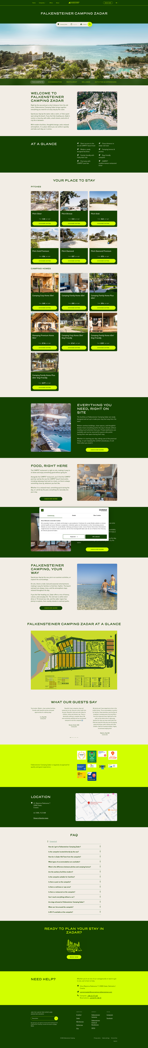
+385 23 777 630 (92, 995)
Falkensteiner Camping (95, 1016)
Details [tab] (74, 515)
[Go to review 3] (75, 737)
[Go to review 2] (73, 737)
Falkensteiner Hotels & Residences (95, 1022)
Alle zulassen (96, 536)
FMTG (93, 1028)
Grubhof (78, 1015)
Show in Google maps (40, 818)
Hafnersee (79, 1025)
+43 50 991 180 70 (95, 998)
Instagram (110, 1015)
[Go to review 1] (70, 737)
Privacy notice (97, 1038)
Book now (108, 3)
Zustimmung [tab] (50, 515)
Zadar (78, 1018)
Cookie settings (105, 1038)
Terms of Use (114, 1038)
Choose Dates (45, 223)
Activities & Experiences (105, 82)
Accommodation (55, 82)
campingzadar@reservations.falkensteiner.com (96, 992)
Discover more (97, 450)
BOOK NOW (74, 957)
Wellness (86, 82)
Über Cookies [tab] (97, 515)
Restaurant (71, 82)
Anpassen (73, 536)
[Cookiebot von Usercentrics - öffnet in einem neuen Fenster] (100, 510)
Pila (77, 1028)
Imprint (115, 1041)
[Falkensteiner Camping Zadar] (81, 757)
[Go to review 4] (77, 737)
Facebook (110, 1018)
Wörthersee (80, 1021)
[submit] (56, 1018)
